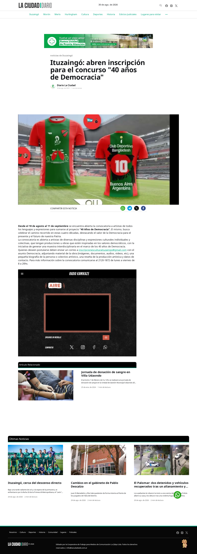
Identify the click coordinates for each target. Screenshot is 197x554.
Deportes (98, 14)
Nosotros (13, 532)
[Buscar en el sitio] (161, 5)
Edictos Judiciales (128, 14)
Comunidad (52, 532)
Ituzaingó (34, 14)
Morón (46, 14)
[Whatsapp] (122, 208)
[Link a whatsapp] (177, 494)
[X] (136, 208)
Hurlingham (71, 14)
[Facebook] (143, 208)
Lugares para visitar (151, 14)
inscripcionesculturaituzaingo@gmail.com (103, 250)
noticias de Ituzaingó (61, 55)
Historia (111, 14)
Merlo (58, 14)
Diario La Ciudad (66, 85)
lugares (63, 532)
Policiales (73, 532)
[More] (166, 14)
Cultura (85, 14)
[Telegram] (129, 208)
